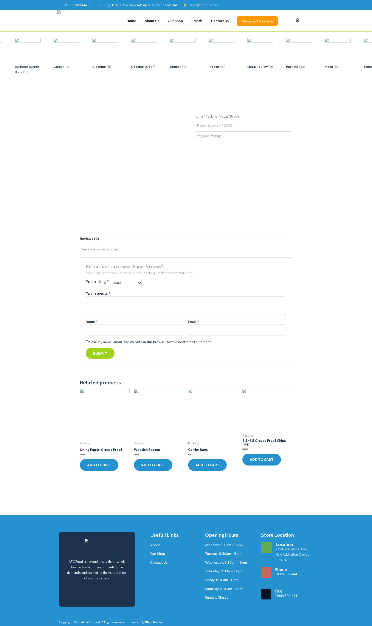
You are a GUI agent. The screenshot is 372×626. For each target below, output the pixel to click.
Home (131, 20)
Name (91, 321)
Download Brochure (257, 21)
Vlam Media (153, 622)
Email (193, 321)
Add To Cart (99, 465)
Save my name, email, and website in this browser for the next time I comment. (150, 342)
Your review (98, 293)
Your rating (97, 281)
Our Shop (175, 20)
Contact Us (220, 20)
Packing (211, 116)
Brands (196, 20)
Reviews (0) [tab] (89, 238)
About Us (152, 20)
